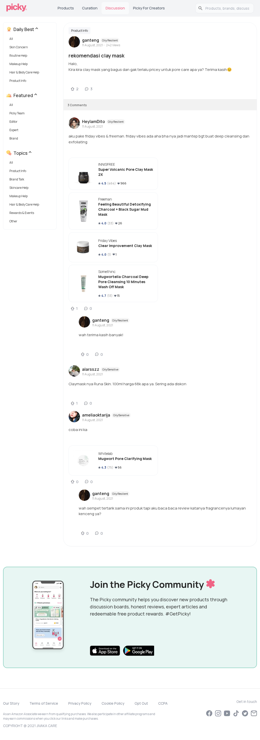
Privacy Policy (79, 703)
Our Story (11, 703)
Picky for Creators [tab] (149, 8)
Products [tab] (66, 8)
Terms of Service (43, 703)
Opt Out (141, 703)
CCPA (163, 703)
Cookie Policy (113, 703)
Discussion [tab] (115, 8)
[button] (30, 40)
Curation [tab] (90, 8)
